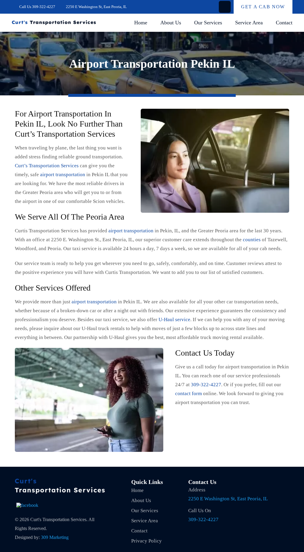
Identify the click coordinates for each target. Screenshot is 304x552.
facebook (225, 7)
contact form (188, 393)
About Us (170, 23)
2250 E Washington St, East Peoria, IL (228, 498)
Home (140, 23)
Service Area (249, 23)
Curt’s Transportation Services (47, 165)
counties (252, 239)
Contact (284, 23)
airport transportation (63, 174)
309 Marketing (55, 537)
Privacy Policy (146, 541)
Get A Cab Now (263, 6)
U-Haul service (174, 319)
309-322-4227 (43, 6)
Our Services (208, 23)
